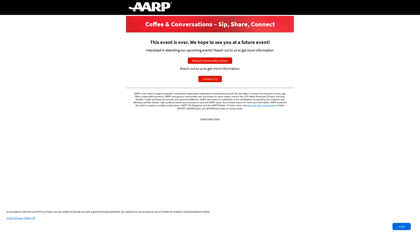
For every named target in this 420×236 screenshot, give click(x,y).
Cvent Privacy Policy (19, 218)
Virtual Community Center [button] (210, 61)
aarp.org (251, 105)
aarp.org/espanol (266, 105)
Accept (401, 226)
